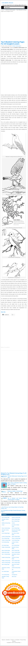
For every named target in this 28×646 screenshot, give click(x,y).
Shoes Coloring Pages (16, 562)
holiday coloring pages (6, 547)
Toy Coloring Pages (5, 571)
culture (3, 524)
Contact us (12, 639)
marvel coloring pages (6, 550)
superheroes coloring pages (6, 568)
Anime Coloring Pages (16, 519)
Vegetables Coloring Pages (5, 577)
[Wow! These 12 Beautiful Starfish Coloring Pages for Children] (4, 487)
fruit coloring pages (5, 542)
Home (2, 10)
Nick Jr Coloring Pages (6, 554)
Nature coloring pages (16, 552)
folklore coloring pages (6, 540)
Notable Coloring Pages (6, 557)
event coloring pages (6, 533)
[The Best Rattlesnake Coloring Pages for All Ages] (4, 476)
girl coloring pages (5, 545)
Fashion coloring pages (6, 536)
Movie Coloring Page (15, 550)
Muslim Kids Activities (5, 552)
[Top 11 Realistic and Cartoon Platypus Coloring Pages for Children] (4, 497)
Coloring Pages (7, 3)
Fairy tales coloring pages (15, 534)
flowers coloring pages (16, 538)
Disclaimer (17, 639)
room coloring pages (16, 560)
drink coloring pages (15, 528)
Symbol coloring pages (16, 567)
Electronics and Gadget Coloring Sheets (16, 531)
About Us (3, 639)
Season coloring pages (6, 562)
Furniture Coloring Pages (15, 543)
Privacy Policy (23, 639)
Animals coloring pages (10, 10)
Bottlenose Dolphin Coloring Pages (15, 491)
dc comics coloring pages (15, 525)
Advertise (8, 639)
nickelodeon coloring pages (15, 555)
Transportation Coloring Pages (16, 572)
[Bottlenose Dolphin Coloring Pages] (4, 492)
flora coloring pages (5, 538)
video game (14, 576)
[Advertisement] (14, 27)
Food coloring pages (15, 540)
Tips (12, 569)
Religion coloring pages (6, 560)
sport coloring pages (5, 564)
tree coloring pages (5, 574)
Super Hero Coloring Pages (15, 565)
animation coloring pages (5, 520)
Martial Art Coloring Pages (15, 548)
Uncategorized (14, 574)
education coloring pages (5, 531)
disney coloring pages (6, 528)
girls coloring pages (15, 545)
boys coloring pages (15, 521)
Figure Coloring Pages (16, 536)
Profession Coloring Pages (15, 558)
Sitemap (14, 641)
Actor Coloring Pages (5, 517)
